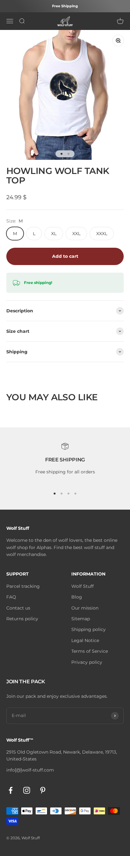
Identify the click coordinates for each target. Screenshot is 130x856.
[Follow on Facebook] (10, 790)
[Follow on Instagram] (26, 790)
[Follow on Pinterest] (42, 790)
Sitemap (80, 619)
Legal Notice (85, 640)
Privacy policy (86, 662)
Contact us (18, 608)
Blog (76, 597)
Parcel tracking (23, 586)
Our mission (84, 608)
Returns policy (22, 619)
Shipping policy (88, 629)
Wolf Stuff (82, 586)
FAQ (11, 597)
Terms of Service (89, 651)
